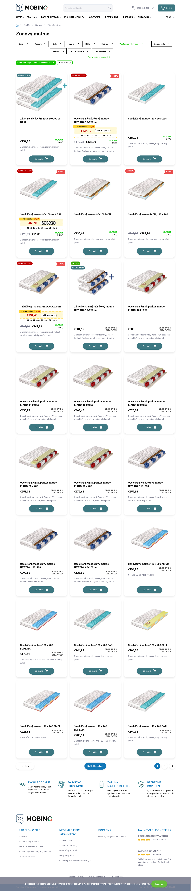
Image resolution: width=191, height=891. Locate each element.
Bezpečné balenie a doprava (31, 846)
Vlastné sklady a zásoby (29, 841)
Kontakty (23, 836)
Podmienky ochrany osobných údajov (75, 860)
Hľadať (110, 8)
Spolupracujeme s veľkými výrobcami (35, 851)
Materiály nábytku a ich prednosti (112, 836)
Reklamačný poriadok (68, 850)
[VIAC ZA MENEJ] (41, 94)
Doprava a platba (66, 840)
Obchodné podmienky (68, 845)
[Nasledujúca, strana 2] (165, 766)
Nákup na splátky (66, 855)
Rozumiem (159, 884)
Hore (27, 766)
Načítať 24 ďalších (95, 766)
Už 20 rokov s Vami (27, 856)
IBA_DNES (103, 131)
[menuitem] (20, 17)
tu (148, 884)
